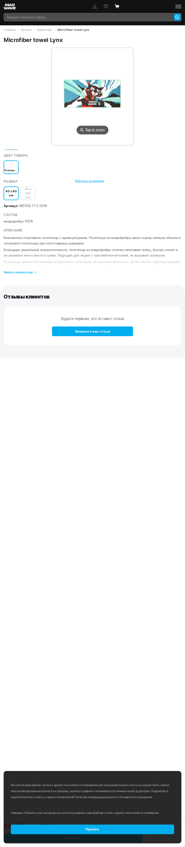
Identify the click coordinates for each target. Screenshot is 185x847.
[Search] (177, 17)
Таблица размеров (89, 181)
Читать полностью (18, 272)
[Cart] (116, 6)
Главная (10, 30)
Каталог (26, 30)
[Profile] (94, 6)
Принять (92, 829)
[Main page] (12, 6)
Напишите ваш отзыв (92, 331)
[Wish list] (105, 6)
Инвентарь (44, 30)
